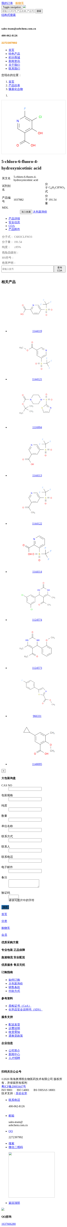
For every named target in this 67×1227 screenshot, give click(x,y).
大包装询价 (40, 211)
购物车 (19, 3)
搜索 (39, 11)
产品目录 (14, 85)
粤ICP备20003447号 (13, 1086)
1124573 (37, 667)
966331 (37, 716)
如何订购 (14, 979)
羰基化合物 (16, 89)
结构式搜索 (8, 14)
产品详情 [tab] (14, 218)
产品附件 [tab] (14, 229)
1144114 (37, 571)
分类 (4, 921)
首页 (11, 49)
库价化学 (21, 1093)
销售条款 (14, 987)
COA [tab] (12, 225)
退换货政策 (16, 1035)
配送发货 (14, 1024)
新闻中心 (14, 1054)
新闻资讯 (14, 61)
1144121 (37, 379)
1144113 (37, 475)
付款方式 (14, 990)
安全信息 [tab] (14, 222)
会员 (4, 934)
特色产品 (14, 53)
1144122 (37, 523)
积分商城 (14, 57)
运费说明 (14, 1028)
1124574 (37, 619)
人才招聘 (14, 1057)
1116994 (37, 427)
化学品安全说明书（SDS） (26, 1009)
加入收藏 (26, 212)
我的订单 (7, 3)
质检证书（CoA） (20, 1005)
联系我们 (14, 68)
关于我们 (14, 64)
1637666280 (8, 1223)
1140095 (37, 764)
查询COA (59, 269)
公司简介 (14, 1050)
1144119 (37, 331)
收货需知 (14, 1031)
